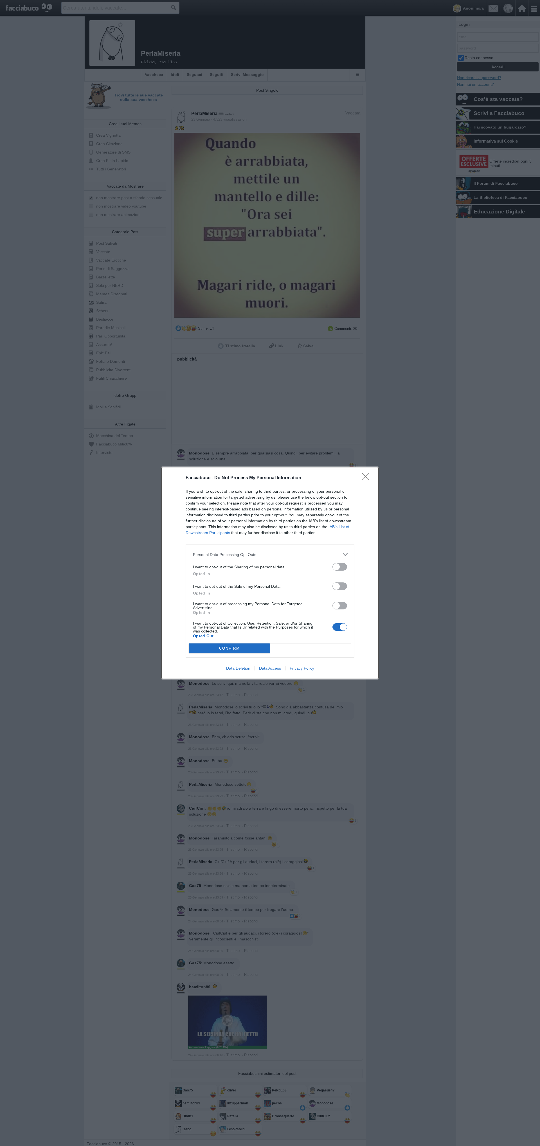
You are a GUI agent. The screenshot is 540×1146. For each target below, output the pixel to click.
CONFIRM (229, 648)
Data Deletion (238, 668)
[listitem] (270, 554)
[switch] (339, 567)
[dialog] (270, 573)
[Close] (367, 478)
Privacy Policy (302, 668)
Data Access (270, 668)
